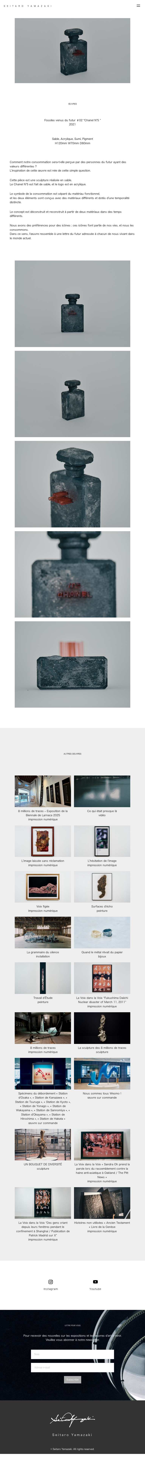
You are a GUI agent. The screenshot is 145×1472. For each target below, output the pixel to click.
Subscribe (72, 1380)
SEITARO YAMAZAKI (28, 6)
